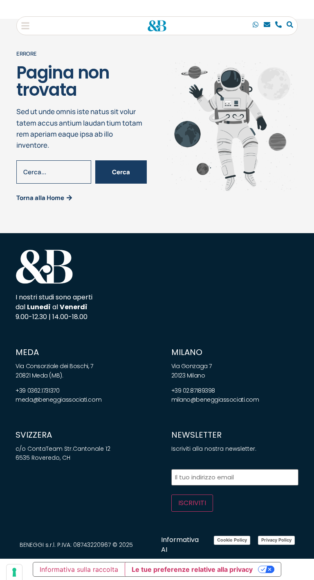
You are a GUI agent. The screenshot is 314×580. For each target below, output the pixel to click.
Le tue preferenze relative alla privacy (192, 569)
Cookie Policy (232, 540)
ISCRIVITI (192, 503)
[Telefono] (278, 26)
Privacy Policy (276, 540)
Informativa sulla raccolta (79, 569)
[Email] (267, 26)
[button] (25, 25)
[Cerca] (290, 26)
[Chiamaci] (255, 26)
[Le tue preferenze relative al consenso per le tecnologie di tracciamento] (14, 572)
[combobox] (53, 172)
